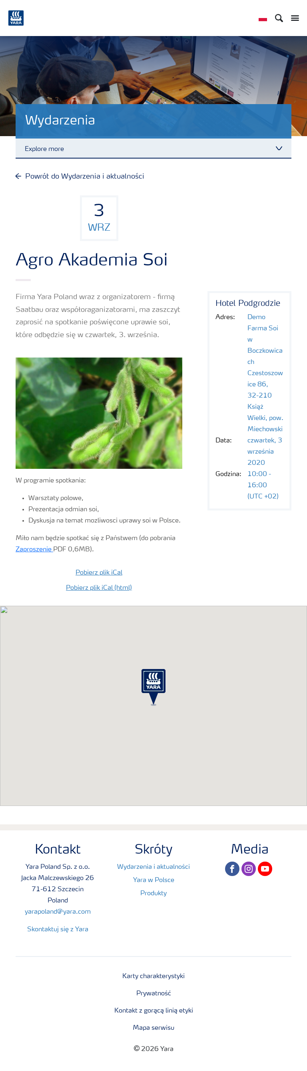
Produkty (153, 893)
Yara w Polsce (153, 880)
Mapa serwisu (153, 1028)
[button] (153, 687)
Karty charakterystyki (153, 976)
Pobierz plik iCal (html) (99, 588)
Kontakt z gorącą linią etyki (153, 1011)
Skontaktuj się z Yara (57, 929)
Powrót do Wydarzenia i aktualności (84, 176)
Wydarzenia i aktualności (153, 867)
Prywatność (153, 994)
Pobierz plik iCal (99, 573)
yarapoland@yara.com (58, 912)
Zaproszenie (34, 550)
